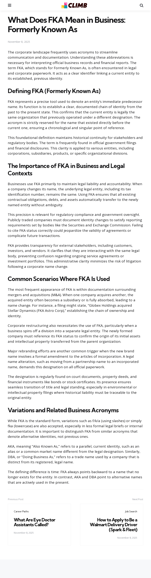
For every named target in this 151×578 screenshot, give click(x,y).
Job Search (131, 511)
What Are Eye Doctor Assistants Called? (34, 522)
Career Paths (21, 511)
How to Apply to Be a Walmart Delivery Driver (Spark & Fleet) (113, 524)
